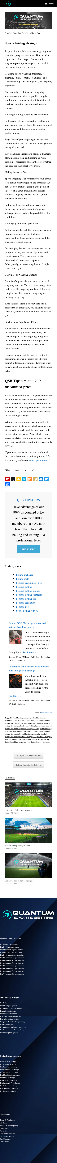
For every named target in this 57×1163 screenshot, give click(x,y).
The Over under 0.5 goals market (12, 957)
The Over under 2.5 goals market (12, 963)
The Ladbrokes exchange (9, 1069)
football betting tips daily (33, 723)
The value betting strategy (10, 1019)
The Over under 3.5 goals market (12, 965)
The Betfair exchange (8, 1061)
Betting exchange (24, 574)
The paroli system (6, 1024)
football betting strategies (20, 718)
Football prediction (25, 602)
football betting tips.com (21, 739)
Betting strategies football (28, 764)
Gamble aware (5, 1139)
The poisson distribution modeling (13, 1027)
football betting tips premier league (30, 731)
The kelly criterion (7, 1002)
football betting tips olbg (29, 728)
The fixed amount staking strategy (12, 1029)
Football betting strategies (29, 594)
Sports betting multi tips (28, 755)
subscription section (39, 460)
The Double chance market (10, 947)
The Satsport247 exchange (10, 1083)
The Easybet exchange (8, 1091)
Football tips (22, 606)
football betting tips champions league (29, 720)
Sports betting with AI (27, 610)
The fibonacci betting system (11, 1008)
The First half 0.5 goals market (11, 949)
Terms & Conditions (7, 1120)
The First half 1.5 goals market (11, 952)
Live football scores (7, 1133)
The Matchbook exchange (10, 1075)
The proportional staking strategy (12, 1021)
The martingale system (8, 1005)
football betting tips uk (28, 736)
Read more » (29, 652)
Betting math (22, 578)
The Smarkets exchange (9, 1067)
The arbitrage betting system (10, 1016)
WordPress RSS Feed (46, 712)
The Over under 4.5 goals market (12, 968)
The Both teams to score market (12, 955)
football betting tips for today (34, 726)
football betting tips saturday (30, 734)
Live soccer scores (7, 1136)
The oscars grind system (9, 1032)
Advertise (3, 1131)
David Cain (35, 33)
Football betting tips (26, 598)
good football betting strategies (38, 742)
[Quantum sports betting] (8, 3)
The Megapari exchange (9, 1072)
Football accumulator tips (29, 582)
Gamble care (4, 1141)
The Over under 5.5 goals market (12, 971)
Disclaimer (4, 1123)
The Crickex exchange (8, 1080)
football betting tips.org (40, 739)
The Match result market (9, 944)
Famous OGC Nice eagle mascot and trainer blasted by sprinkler (27, 625)
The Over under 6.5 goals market (12, 974)
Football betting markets (28, 590)
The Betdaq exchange (8, 1064)
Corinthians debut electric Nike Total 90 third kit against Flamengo (29, 668)
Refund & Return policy (9, 1125)
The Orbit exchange (7, 1077)
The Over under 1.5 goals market (12, 960)
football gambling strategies (15, 742)
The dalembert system (8, 1011)
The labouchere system (8, 1013)
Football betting (24, 586)
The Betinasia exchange (9, 1085)
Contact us (4, 1128)
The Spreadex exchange (9, 1088)
